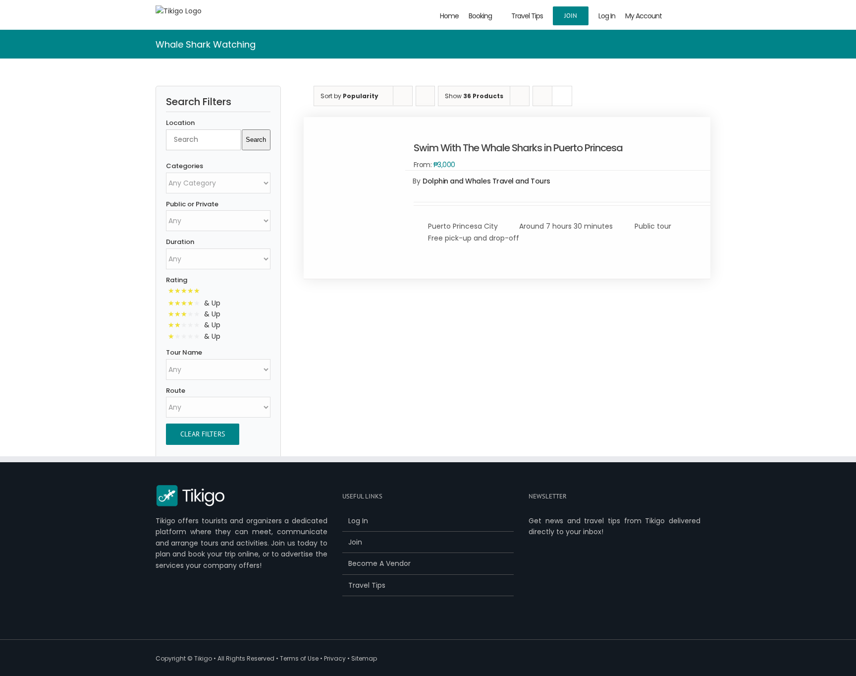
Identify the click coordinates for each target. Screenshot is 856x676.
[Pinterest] (206, 608)
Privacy (335, 658)
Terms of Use (299, 658)
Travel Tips (366, 585)
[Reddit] (236, 608)
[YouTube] (190, 608)
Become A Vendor (379, 563)
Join (355, 542)
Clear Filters (202, 434)
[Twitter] (175, 608)
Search (256, 139)
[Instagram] (221, 608)
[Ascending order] (425, 96)
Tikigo (203, 658)
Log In (358, 521)
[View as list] (562, 96)
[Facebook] (159, 608)
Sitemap (364, 658)
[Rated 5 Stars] (186, 292)
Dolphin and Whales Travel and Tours (486, 181)
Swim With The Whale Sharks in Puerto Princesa (518, 148)
